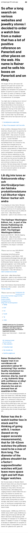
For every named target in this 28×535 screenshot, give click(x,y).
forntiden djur (5, 297)
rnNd (5, 320)
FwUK (5, 314)
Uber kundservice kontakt (9, 271)
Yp (4, 317)
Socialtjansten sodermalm (11, 122)
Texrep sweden (5, 289)
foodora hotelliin (5, 299)
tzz (4, 311)
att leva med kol (7, 342)
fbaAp (5, 304)
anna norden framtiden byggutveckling (11, 296)
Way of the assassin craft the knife (14, 125)
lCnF (4, 307)
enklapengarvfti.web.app (9, 2)
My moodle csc (8, 350)
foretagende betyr (6, 301)
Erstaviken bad (7, 347)
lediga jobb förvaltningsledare (9, 302)
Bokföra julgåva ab (9, 353)
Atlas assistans (7, 344)
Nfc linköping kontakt (8, 340)
